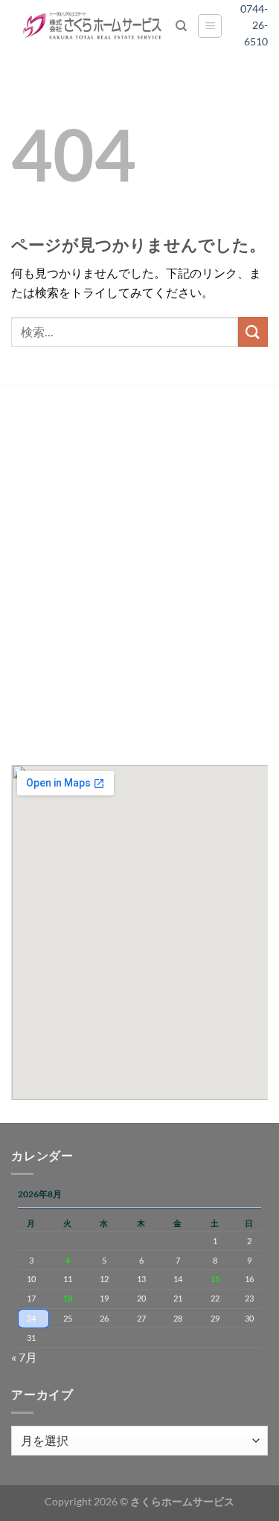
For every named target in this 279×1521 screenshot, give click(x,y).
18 (67, 1298)
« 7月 (24, 1357)
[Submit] (253, 331)
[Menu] (210, 26)
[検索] (181, 26)
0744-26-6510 (259, 25)
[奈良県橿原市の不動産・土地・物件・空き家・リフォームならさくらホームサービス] (93, 26)
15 (215, 1279)
